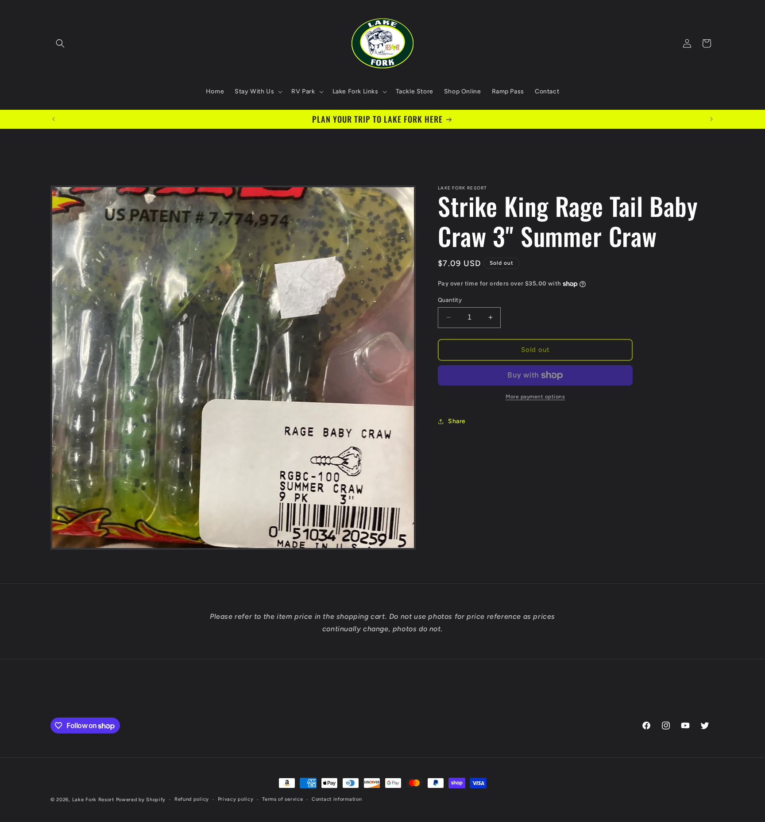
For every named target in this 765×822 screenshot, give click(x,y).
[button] (60, 43)
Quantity (450, 300)
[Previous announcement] (53, 119)
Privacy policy (236, 799)
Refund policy (191, 799)
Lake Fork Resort (93, 800)
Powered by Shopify (141, 800)
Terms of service (282, 799)
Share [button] (457, 421)
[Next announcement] (711, 119)
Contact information (337, 799)
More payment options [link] (535, 397)
